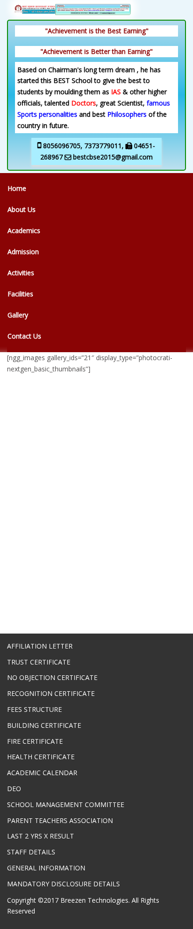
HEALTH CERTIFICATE (40, 756)
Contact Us (24, 336)
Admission (23, 251)
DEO (14, 788)
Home (16, 188)
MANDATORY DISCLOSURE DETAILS (63, 883)
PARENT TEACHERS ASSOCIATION (60, 820)
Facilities (20, 293)
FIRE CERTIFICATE (35, 741)
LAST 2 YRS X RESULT (40, 835)
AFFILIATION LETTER (40, 646)
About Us (21, 209)
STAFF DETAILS (31, 851)
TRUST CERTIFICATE (38, 661)
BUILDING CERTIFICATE (44, 725)
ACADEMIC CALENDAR (42, 772)
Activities (20, 272)
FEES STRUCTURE (34, 709)
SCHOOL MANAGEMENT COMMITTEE (65, 804)
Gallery (17, 314)
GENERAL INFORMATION (46, 867)
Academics (23, 230)
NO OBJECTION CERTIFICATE (52, 677)
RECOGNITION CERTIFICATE (51, 693)
